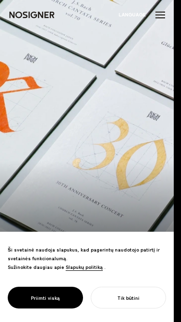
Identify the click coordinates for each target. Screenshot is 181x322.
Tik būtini (128, 297)
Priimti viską (45, 297)
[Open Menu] (160, 15)
